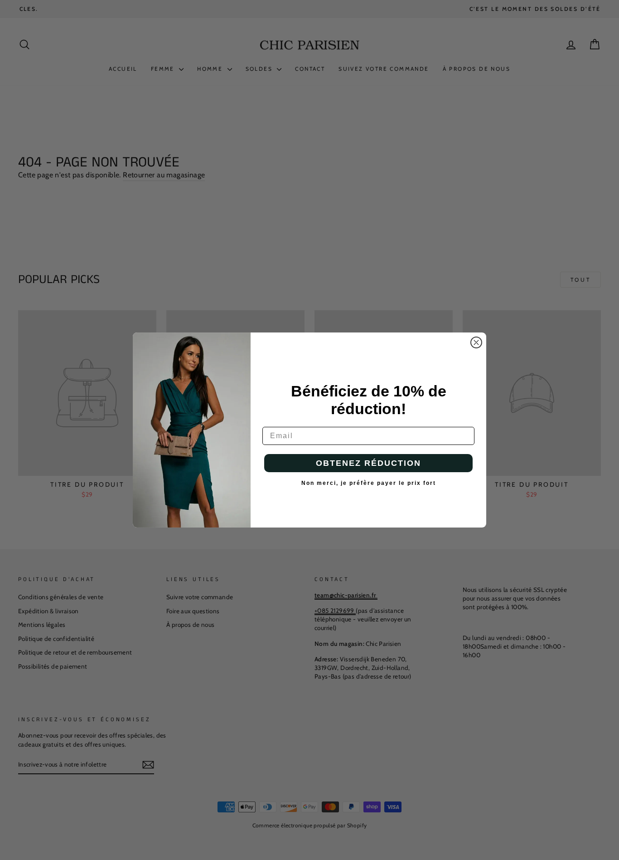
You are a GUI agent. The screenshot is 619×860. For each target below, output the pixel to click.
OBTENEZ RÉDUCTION (368, 463)
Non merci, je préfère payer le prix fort (368, 483)
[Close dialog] (476, 342)
